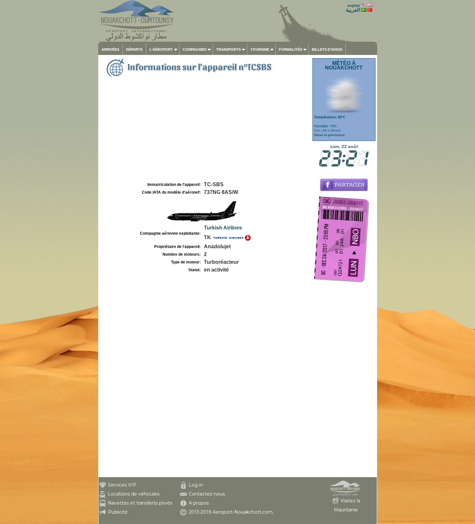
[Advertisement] (204, 132)
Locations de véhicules (133, 494)
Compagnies (194, 49)
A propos (199, 503)
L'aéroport (161, 49)
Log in (196, 485)
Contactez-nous (207, 494)
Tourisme (259, 49)
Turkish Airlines (223, 227)
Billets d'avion (327, 49)
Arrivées (110, 49)
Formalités (290, 49)
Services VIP (122, 485)
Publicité (118, 512)
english (353, 5)
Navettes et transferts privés (140, 503)
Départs (134, 49)
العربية (353, 10)
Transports (228, 49)
